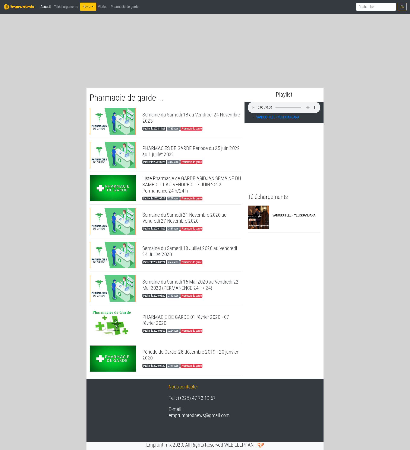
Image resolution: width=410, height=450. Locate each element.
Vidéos (102, 7)
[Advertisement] (128, 47)
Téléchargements (66, 7)
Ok (402, 7)
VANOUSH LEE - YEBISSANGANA (277, 117)
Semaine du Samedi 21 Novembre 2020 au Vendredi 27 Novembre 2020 (184, 218)
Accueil (46, 7)
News (87, 6)
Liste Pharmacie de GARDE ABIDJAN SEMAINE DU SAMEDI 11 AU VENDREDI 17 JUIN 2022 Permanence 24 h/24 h (191, 184)
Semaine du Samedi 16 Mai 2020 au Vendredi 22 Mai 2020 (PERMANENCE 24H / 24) (190, 285)
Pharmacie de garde (125, 7)
